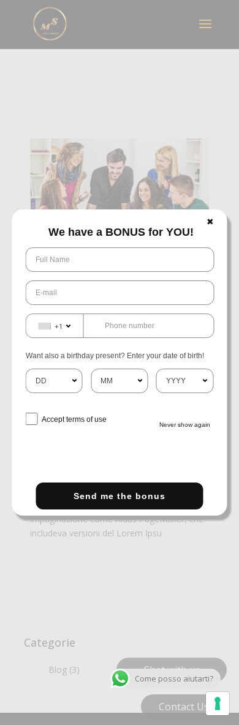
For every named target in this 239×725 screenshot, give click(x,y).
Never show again (184, 424)
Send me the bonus (119, 496)
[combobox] (55, 325)
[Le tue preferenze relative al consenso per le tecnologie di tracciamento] (217, 703)
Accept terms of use (74, 419)
